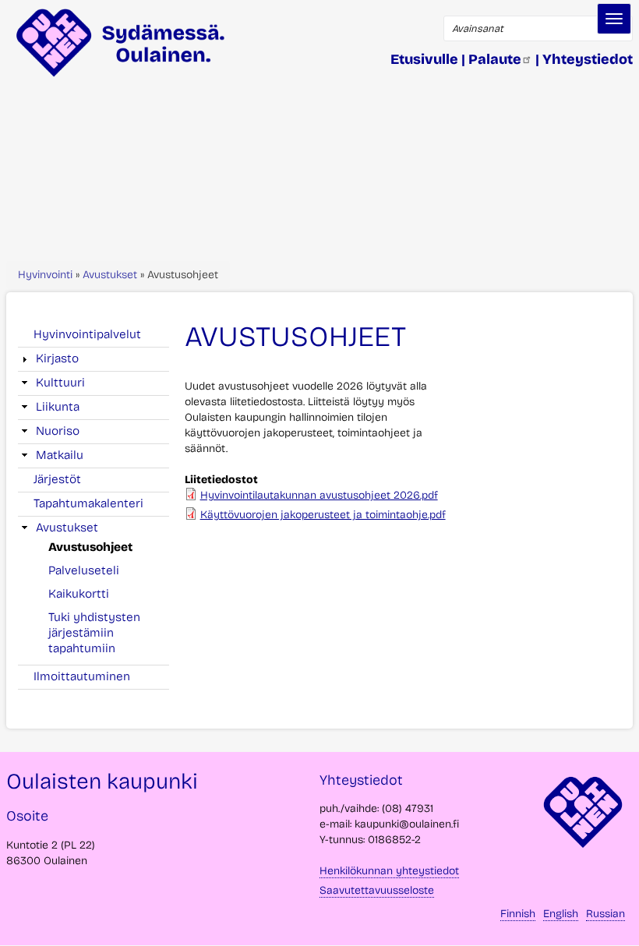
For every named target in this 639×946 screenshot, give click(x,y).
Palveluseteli (83, 570)
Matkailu (59, 455)
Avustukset (110, 274)
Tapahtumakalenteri (88, 503)
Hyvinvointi (45, 274)
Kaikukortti (78, 594)
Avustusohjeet (90, 547)
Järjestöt (57, 479)
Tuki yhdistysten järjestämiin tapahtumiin (94, 632)
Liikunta (57, 407)
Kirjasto (57, 358)
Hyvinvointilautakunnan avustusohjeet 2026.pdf (319, 495)
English (560, 913)
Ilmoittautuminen (82, 676)
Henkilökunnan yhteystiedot (389, 870)
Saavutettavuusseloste (377, 890)
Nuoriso (57, 431)
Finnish (517, 913)
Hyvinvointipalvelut (87, 334)
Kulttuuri (60, 383)
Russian (605, 913)
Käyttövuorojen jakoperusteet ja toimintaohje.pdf (323, 514)
